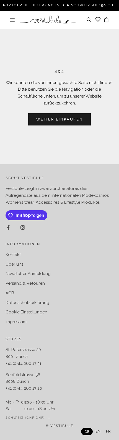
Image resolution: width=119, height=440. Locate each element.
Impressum (16, 321)
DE (86, 431)
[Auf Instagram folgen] (22, 227)
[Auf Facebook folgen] (8, 227)
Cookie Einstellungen (26, 312)
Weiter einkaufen (59, 119)
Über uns (14, 264)
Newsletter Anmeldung (28, 273)
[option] (98, 431)
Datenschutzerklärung (27, 302)
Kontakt (13, 254)
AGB (10, 292)
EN (97, 431)
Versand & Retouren (25, 283)
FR (108, 431)
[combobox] (87, 431)
